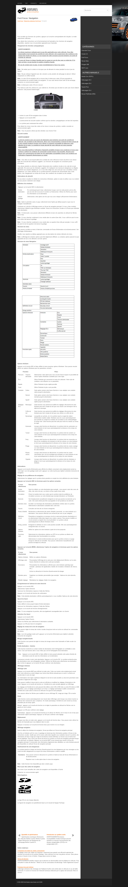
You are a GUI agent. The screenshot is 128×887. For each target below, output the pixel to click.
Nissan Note (85, 61)
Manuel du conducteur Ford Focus (32, 21)
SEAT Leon (85, 68)
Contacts (33, 3)
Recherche (43, 3)
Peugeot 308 (85, 64)
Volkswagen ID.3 (86, 80)
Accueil (20, 3)
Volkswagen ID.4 (86, 83)
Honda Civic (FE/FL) (87, 76)
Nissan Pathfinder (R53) (88, 94)
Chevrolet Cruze (86, 50)
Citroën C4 (85, 54)
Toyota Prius (85, 87)
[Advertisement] (48, 29)
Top (26, 3)
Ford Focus (20, 21)
